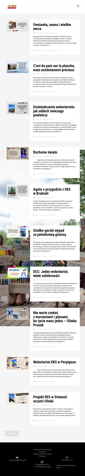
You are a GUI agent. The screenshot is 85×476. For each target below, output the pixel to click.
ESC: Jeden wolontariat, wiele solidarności (50, 273)
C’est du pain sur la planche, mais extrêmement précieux (54, 68)
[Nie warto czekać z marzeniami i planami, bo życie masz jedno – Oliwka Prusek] (18, 314)
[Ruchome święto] (18, 153)
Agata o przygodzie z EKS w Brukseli (52, 191)
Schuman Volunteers (51, 280)
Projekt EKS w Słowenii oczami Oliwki (50, 399)
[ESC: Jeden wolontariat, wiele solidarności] (18, 272)
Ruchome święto (45, 152)
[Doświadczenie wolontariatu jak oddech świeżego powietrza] (18, 108)
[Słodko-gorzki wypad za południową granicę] (18, 231)
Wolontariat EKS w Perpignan (54, 362)
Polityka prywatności (63, 465)
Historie (45, 50)
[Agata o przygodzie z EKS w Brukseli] (18, 190)
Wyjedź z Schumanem (54, 50)
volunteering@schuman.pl (17, 460)
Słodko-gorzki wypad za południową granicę (49, 232)
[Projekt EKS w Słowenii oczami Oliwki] (18, 398)
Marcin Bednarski (52, 33)
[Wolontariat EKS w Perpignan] (18, 363)
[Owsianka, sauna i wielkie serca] (18, 25)
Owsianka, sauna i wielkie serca (52, 27)
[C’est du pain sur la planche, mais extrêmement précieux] (18, 67)
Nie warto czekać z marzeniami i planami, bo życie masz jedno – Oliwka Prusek (55, 319)
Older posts (12, 433)
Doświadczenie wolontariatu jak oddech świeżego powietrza (53, 111)
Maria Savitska (50, 74)
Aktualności (38, 50)
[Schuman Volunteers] (12, 6)
